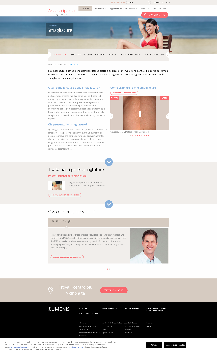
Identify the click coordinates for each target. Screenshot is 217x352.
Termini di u (83, 329)
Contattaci (85, 308)
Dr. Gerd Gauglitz (62, 221)
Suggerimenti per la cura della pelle (123, 8)
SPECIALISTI (158, 2)
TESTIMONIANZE (131, 308)
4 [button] (137, 135)
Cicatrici (149, 326)
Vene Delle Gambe (130, 323)
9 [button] (148, 135)
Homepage (52, 65)
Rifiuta (154, 345)
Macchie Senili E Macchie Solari (87, 54)
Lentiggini (127, 329)
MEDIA (142, 8)
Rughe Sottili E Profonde (158, 54)
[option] (59, 54)
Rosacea (149, 323)
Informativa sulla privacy (18, 347)
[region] (108, 345)
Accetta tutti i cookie (175, 345)
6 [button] (141, 135)
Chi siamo (82, 323)
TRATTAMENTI (99, 8)
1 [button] (130, 135)
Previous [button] (49, 55)
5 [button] (139, 135)
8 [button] (146, 135)
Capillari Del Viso (130, 54)
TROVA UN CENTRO (155, 14)
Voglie (112, 54)
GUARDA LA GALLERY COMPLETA (124, 93)
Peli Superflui (128, 333)
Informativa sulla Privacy (87, 326)
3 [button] (135, 135)
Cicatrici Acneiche (108, 326)
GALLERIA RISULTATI (157, 8)
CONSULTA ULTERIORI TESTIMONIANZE (64, 195)
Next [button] (167, 55)
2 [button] (132, 135)
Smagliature (59, 54)
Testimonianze (109, 308)
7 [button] (144, 135)
